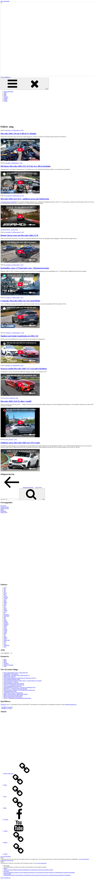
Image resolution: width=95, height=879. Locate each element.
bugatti (5, 595)
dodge (5, 601)
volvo (5, 646)
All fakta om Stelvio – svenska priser (9, 229)
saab (5, 636)
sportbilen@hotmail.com (70, 704)
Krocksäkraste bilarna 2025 (10, 691)
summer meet (7, 640)
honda (5, 607)
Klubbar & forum (5, 508)
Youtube (5, 98)
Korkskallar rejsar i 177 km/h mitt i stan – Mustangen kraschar (25, 268)
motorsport (6, 624)
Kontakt (5, 101)
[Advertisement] (47, 113)
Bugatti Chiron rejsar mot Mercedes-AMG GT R (19, 235)
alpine (5, 587)
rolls (5, 634)
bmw (5, 594)
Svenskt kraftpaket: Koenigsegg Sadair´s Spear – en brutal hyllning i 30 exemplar (23, 680)
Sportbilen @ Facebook (7, 707)
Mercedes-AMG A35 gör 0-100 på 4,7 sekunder (18, 133)
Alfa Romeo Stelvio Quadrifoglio (8, 202)
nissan (5, 626)
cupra (5, 599)
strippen (5, 637)
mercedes (6, 622)
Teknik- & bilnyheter (8, 91)
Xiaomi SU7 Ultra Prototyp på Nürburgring (14, 684)
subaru (5, 638)
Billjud (2, 509)
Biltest (5, 661)
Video (5, 94)
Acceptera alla (10, 860)
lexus (5, 617)
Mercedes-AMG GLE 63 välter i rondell (16, 401)
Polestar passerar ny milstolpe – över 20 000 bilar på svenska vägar (19, 690)
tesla (5, 642)
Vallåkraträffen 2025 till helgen (11, 674)
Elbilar (5, 93)
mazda (5, 620)
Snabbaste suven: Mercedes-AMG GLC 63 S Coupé (20, 443)
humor (5, 609)
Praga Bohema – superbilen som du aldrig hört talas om (16, 675)
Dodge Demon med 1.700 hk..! (11, 682)
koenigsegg (6, 614)
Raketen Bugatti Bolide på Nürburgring (13, 696)
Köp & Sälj (3, 505)
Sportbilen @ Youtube (6, 708)
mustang (5, 625)
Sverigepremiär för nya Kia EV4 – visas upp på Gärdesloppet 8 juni (19, 687)
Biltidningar (3, 511)
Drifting (5, 99)
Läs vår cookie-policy (84, 859)
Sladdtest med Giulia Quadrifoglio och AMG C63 (19, 336)
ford (4, 606)
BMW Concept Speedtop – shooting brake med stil (15, 694)
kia (4, 613)
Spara (2, 877)
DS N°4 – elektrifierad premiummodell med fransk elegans (17, 698)
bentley (5, 593)
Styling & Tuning (5, 507)
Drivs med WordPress (6, 856)
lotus (5, 618)
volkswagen (6, 645)
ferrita (5, 605)
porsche (5, 630)
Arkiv (2, 653)
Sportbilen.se (4, 704)
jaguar (5, 612)
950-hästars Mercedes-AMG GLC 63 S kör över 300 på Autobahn (25, 166)
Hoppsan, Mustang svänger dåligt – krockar (14, 683)
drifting (5, 602)
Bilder (5, 95)
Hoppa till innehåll (5, 1)
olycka (5, 628)
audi (5, 591)
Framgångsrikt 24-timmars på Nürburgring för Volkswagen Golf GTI (20, 678)
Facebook (6, 97)
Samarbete (6, 663)
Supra (5, 641)
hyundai (5, 610)
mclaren (5, 621)
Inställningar (4, 860)
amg (5, 589)
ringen (5, 633)
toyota (5, 644)
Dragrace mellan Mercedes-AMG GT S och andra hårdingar (24, 369)
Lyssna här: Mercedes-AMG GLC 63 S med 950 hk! (20, 301)
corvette (5, 598)
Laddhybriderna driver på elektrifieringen (13, 692)
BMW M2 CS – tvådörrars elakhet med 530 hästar (15, 688)
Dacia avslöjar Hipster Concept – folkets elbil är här (16, 672)
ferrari (5, 603)
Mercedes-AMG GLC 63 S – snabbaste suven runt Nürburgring (25, 199)
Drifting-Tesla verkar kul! (10, 676)
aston (5, 590)
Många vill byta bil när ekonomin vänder (13, 695)
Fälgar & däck (4, 512)
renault (5, 632)
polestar (5, 629)
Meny (47, 88)
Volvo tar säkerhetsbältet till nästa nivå (12, 686)
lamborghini (6, 616)
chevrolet (6, 597)
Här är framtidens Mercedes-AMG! (12, 679)
